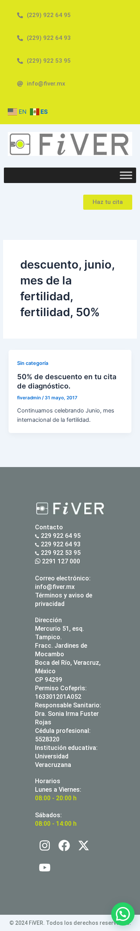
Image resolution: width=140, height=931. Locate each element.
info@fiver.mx (55, 586)
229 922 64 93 (60, 544)
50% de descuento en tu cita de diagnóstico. (66, 381)
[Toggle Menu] (126, 175)
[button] (123, 914)
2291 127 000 (60, 561)
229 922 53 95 (60, 552)
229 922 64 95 (60, 535)
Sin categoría (32, 363)
